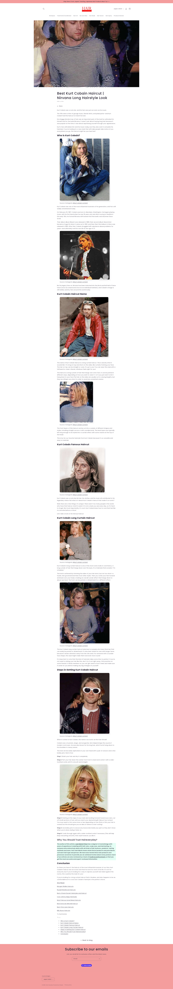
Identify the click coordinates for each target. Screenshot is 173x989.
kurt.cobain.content (81, 203)
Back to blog (88, 940)
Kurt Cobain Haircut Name (70, 923)
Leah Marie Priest (81, 844)
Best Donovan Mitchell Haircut (67, 904)
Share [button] (60, 106)
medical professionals (97, 857)
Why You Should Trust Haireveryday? (73, 932)
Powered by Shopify (58, 985)
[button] (43, 9)
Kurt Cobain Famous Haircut (70, 925)
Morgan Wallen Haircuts (65, 886)
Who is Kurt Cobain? (67, 921)
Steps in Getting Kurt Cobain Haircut (73, 929)
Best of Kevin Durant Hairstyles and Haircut (71, 893)
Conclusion (64, 934)
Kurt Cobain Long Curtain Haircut (72, 927)
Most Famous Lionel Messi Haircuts (69, 900)
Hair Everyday (49, 985)
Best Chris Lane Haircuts (65, 907)
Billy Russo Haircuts (63, 910)
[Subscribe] (99, 959)
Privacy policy (68, 985)
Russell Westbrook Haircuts (66, 890)
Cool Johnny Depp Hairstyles (67, 897)
